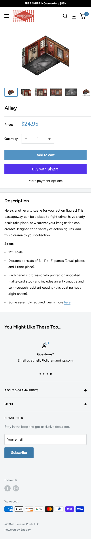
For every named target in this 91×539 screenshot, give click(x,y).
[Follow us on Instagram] (16, 488)
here (67, 302)
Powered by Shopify (17, 529)
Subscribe (19, 452)
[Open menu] (6, 16)
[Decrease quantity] (26, 138)
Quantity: (11, 139)
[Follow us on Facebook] (7, 488)
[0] (83, 16)
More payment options (45, 181)
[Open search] (65, 16)
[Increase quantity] (49, 138)
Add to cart (46, 155)
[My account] (74, 16)
